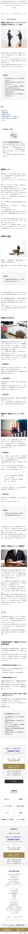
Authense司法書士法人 (14, 881)
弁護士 (14, 898)
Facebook (15, 917)
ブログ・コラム (9, 13)
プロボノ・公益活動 (14, 912)
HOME (2, 13)
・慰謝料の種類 (4, 112)
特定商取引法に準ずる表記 (14, 905)
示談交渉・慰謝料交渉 (11, 19)
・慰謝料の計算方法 (5, 114)
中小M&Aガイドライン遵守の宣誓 (14, 907)
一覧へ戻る (17, 781)
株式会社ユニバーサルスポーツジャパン (14, 884)
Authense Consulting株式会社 (14, 883)
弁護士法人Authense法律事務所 (14, 874)
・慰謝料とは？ (4, 110)
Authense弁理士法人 (14, 877)
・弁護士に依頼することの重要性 (9, 118)
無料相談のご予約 (5, 706)
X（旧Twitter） (9, 917)
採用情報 (14, 896)
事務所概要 (14, 895)
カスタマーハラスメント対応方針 (14, 910)
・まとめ (3, 120)
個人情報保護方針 (14, 902)
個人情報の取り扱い (14, 904)
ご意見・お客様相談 (14, 890)
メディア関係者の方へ (14, 892)
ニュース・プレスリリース (14, 899)
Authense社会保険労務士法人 (14, 879)
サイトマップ (14, 913)
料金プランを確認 (22, 932)
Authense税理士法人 (14, 875)
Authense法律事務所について (14, 893)
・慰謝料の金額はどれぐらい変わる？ (10, 116)
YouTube (20, 917)
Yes (20, 5)
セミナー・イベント (14, 901)
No (22, 5)
